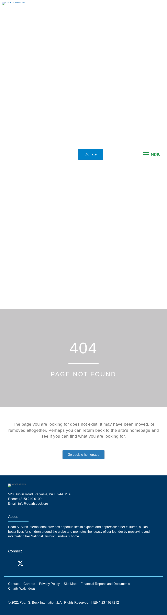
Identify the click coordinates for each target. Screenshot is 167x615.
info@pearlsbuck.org (33, 503)
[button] (12, 563)
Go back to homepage (83, 454)
